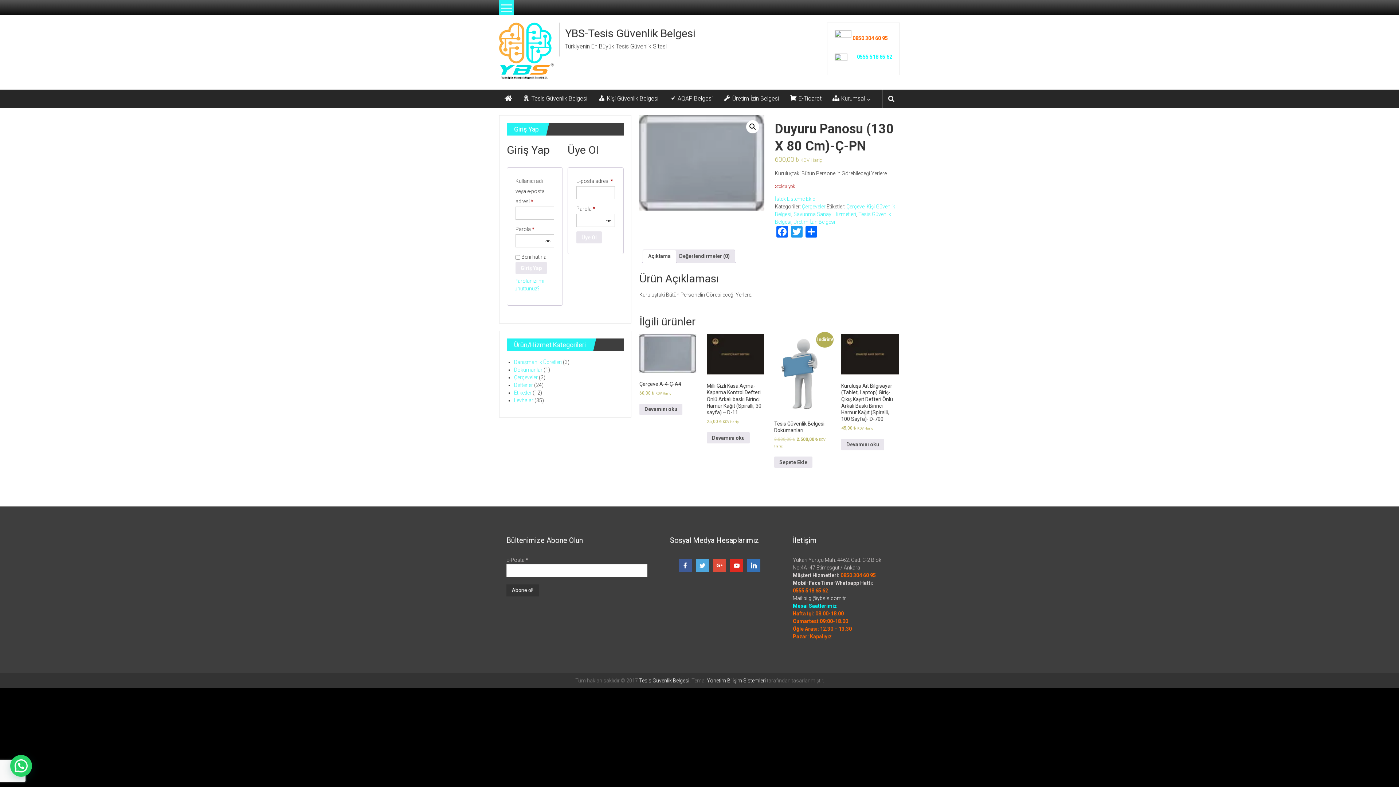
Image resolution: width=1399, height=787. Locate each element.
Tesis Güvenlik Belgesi (664, 681)
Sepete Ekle (793, 462)
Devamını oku (660, 409)
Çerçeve (855, 207)
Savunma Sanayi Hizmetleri (824, 214)
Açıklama (659, 256)
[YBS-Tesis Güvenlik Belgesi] (508, 99)
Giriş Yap (531, 268)
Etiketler (523, 393)
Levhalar (523, 400)
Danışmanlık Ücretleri (538, 362)
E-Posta (517, 560)
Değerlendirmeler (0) (704, 256)
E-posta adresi (595, 181)
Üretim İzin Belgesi (814, 222)
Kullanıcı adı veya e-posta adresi (532, 191)
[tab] (659, 256)
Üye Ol (589, 237)
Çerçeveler (814, 207)
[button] (21, 766)
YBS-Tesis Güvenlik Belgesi (630, 33)
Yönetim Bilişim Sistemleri (736, 681)
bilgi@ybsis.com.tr (824, 598)
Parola (532, 229)
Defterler (523, 385)
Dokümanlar (528, 370)
